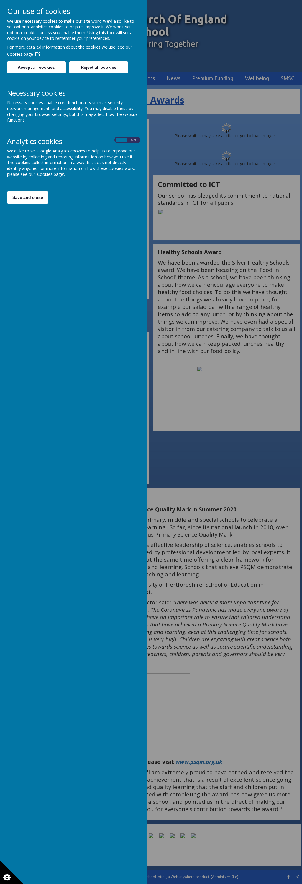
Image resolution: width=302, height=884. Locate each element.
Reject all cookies (98, 67)
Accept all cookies (36, 67)
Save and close (27, 197)
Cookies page (20, 54)
